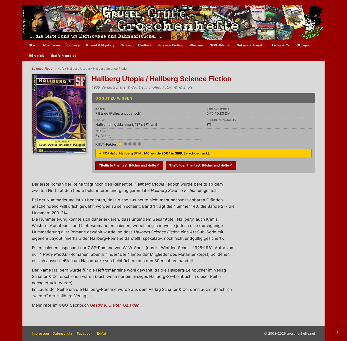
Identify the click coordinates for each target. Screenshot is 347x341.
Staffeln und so (64, 55)
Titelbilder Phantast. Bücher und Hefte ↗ (201, 165)
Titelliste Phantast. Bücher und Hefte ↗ (129, 165)
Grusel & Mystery (100, 45)
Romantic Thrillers (136, 45)
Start (33, 45)
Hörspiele (37, 55)
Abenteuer (51, 45)
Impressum (40, 333)
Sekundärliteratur (251, 45)
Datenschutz (62, 333)
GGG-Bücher (220, 45)
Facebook (84, 333)
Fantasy (73, 45)
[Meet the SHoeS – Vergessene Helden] (313, 22)
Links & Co (281, 45)
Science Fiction (170, 45)
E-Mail (101, 333)
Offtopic (303, 45)
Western (196, 45)
